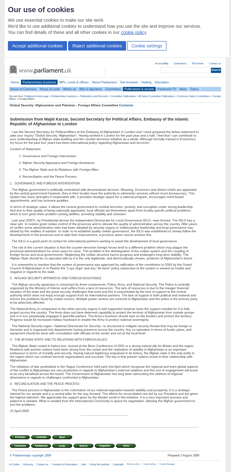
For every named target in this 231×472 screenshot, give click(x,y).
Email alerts (180, 63)
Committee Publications (123, 96)
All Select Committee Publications (157, 96)
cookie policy (133, 32)
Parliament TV (166, 89)
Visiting (146, 82)
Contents (126, 105)
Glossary (28, 464)
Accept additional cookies (37, 45)
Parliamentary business (39, 82)
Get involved (129, 82)
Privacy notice (133, 464)
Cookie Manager (167, 464)
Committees (113, 89)
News (183, 89)
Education (162, 82)
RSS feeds (198, 63)
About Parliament (104, 82)
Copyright (118, 464)
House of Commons (24, 89)
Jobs (83, 464)
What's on (69, 89)
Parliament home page (36, 96)
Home (15, 82)
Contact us (215, 63)
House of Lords (50, 89)
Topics (194, 89)
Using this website (99, 464)
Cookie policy (149, 464)
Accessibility (162, 63)
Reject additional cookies (97, 45)
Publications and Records (94, 96)
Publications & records (139, 89)
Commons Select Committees (193, 96)
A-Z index (14, 464)
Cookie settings (147, 45)
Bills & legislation (90, 89)
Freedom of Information (64, 464)
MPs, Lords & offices (74, 82)
